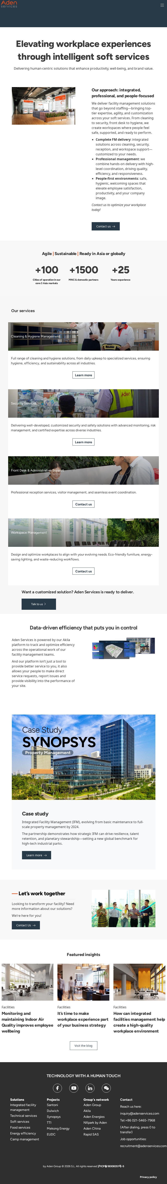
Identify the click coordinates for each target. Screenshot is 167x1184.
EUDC (51, 1134)
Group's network (96, 1100)
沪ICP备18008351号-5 (111, 1166)
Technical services (23, 1116)
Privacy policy (148, 1177)
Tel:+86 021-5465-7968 (137, 1120)
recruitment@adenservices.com (143, 1146)
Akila (87, 1111)
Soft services (19, 1121)
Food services (20, 1127)
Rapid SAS (91, 1134)
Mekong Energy (58, 1128)
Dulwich (53, 1111)
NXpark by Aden (95, 1123)
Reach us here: (131, 1106)
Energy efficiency (23, 1133)
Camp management (24, 1139)
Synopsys (53, 1117)
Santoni (52, 1105)
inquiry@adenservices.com (139, 1113)
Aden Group (92, 1105)
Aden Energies (94, 1117)
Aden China (92, 1128)
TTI (49, 1123)
